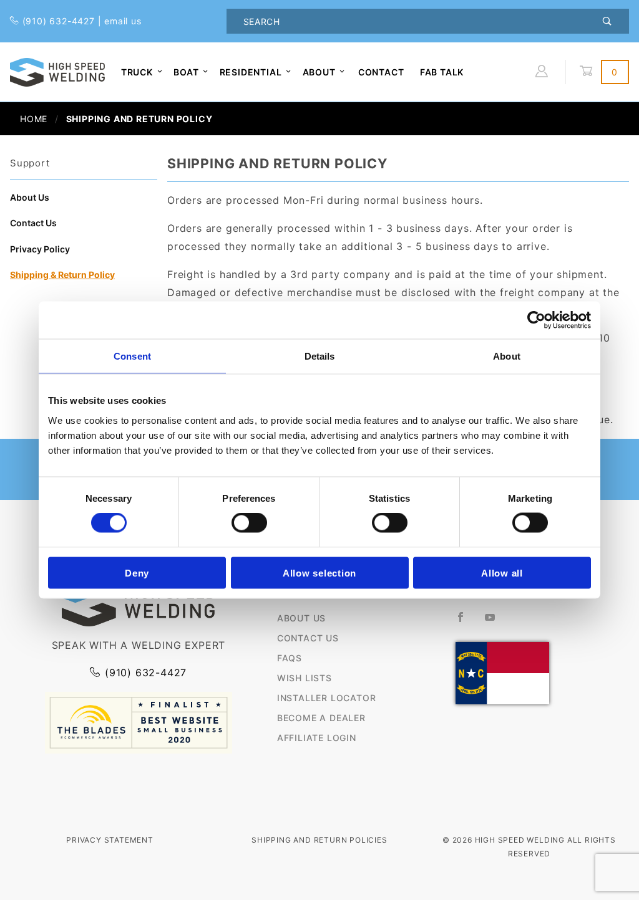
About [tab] (506, 356)
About (319, 72)
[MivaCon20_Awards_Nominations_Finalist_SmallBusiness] (138, 722)
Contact (381, 72)
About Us (29, 197)
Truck (137, 72)
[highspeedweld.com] (57, 70)
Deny (137, 572)
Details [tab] (320, 356)
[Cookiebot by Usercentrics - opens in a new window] (536, 320)
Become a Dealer (321, 717)
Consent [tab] (132, 356)
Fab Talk (442, 72)
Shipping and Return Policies (319, 840)
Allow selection (319, 572)
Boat (185, 72)
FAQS (289, 658)
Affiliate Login (316, 737)
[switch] (249, 523)
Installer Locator (326, 697)
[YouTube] (495, 622)
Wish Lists (304, 678)
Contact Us (33, 223)
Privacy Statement (110, 840)
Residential (251, 72)
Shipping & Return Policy (62, 274)
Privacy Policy (40, 249)
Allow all (502, 572)
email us (122, 21)
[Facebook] (466, 622)
